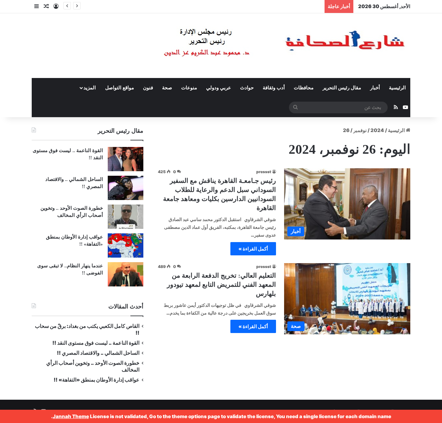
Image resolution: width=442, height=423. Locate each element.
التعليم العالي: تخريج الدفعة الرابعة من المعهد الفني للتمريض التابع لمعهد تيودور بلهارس (221, 284)
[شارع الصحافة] (264, 45)
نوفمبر (360, 130)
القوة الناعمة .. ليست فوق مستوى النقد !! (95, 343)
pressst (263, 171)
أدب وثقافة (274, 87)
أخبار (375, 87)
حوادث (247, 87)
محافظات (304, 87)
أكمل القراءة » (253, 249)
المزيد (89, 87)
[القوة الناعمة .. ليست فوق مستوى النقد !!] (125, 159)
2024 (377, 130)
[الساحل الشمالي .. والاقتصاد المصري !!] (125, 188)
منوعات (189, 87)
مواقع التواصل (119, 87)
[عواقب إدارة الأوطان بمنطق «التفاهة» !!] (125, 245)
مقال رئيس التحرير (342, 87)
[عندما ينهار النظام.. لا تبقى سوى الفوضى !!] (125, 274)
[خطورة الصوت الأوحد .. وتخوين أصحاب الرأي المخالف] (125, 217)
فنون (148, 87)
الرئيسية (397, 87)
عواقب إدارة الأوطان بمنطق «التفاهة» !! (96, 380)
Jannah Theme (71, 416)
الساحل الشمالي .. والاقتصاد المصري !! (98, 353)
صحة (167, 87)
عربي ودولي (218, 87)
